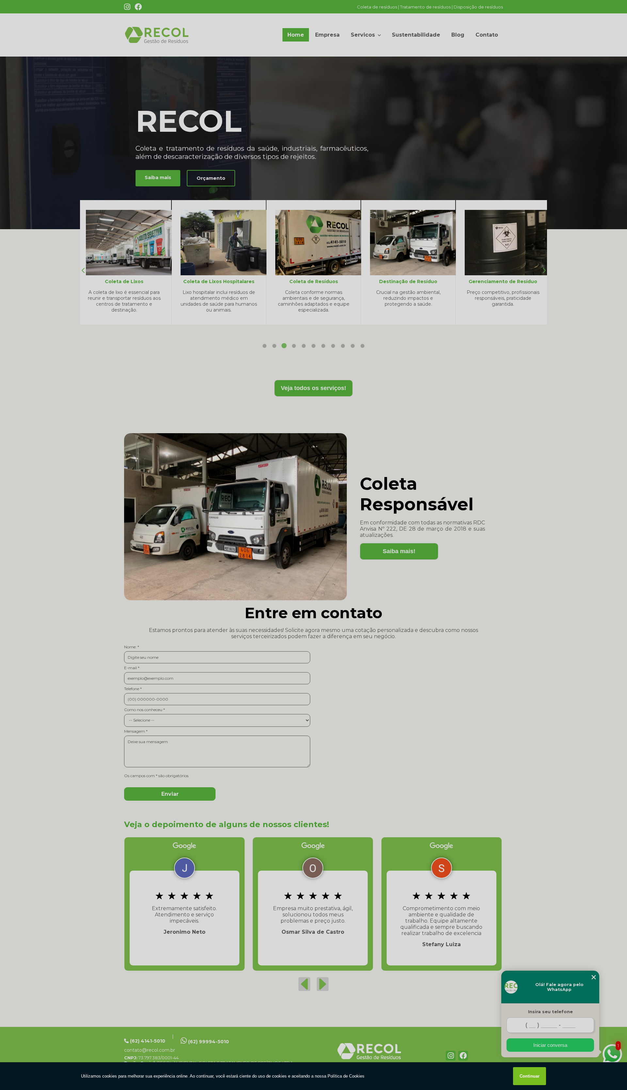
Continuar (529, 1076)
